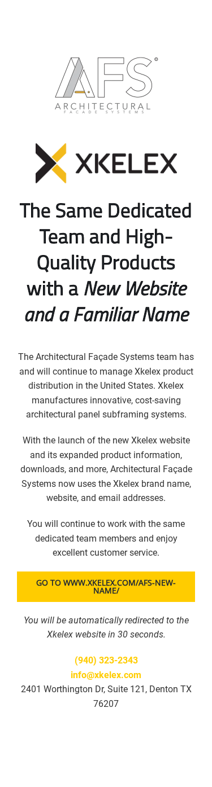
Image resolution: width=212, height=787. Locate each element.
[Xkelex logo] (106, 147)
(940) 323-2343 (106, 660)
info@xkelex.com (106, 675)
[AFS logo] (106, 55)
